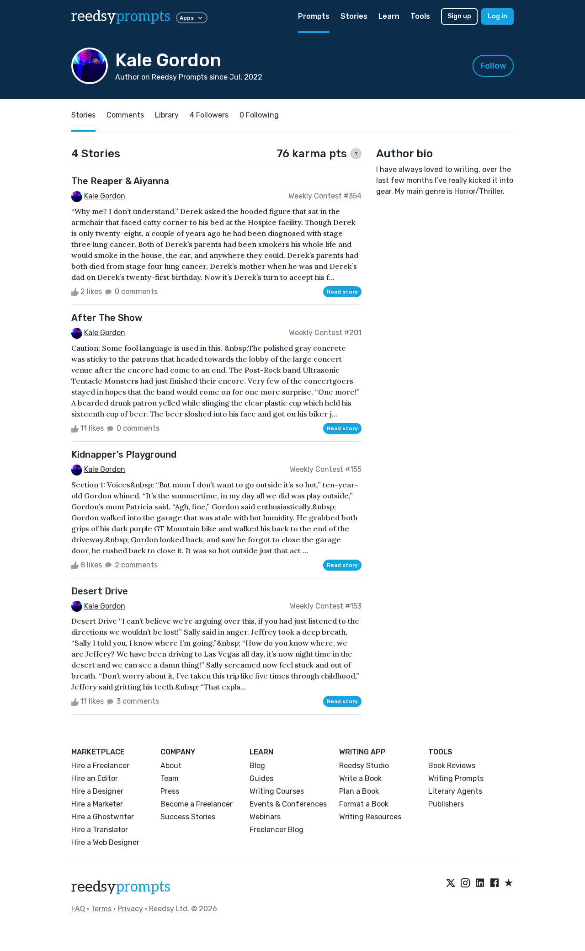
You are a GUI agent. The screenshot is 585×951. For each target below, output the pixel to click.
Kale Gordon (104, 196)
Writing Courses (277, 791)
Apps (187, 18)
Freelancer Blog (276, 829)
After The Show (106, 317)
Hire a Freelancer (100, 765)
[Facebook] (494, 883)
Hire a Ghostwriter (102, 816)
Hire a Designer (97, 791)
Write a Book (360, 778)
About (170, 765)
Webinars (265, 816)
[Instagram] (465, 883)
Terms (101, 908)
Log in (497, 16)
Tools (420, 16)
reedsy (120, 16)
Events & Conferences (288, 804)
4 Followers (209, 115)
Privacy (130, 908)
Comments (125, 115)
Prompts (314, 16)
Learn (388, 16)
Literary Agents (455, 791)
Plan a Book (359, 791)
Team (169, 778)
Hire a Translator (99, 829)
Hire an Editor (94, 778)
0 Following (259, 115)
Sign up (459, 16)
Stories (353, 16)
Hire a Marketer (97, 804)
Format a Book (363, 804)
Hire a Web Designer (105, 842)
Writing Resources (370, 816)
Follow (493, 66)
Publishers (446, 804)
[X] (450, 883)
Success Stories (187, 816)
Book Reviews (451, 765)
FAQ (78, 908)
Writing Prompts (456, 778)
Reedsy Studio (364, 765)
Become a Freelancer (196, 804)
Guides (261, 778)
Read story (342, 292)
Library (167, 115)
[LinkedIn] (479, 883)
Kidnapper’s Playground (123, 454)
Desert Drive (99, 591)
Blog (257, 765)
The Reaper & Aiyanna (120, 181)
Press (169, 791)
